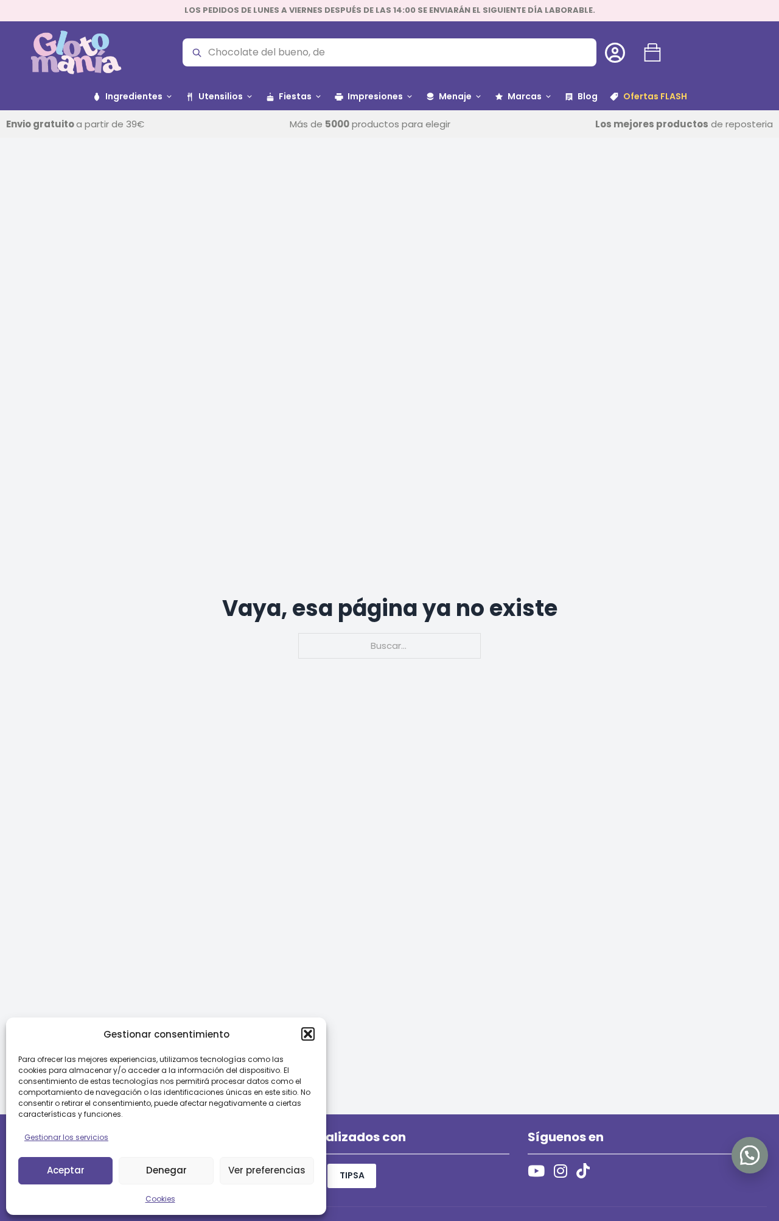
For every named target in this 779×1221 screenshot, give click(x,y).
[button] (308, 1034)
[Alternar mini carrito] (652, 52)
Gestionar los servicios (66, 1137)
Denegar (166, 1170)
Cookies (160, 1199)
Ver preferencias (267, 1170)
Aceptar (66, 1170)
